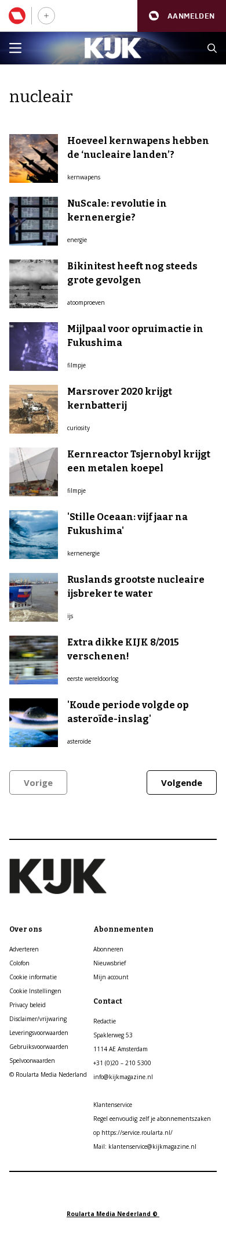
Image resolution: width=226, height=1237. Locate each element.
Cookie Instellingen (35, 991)
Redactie (104, 1021)
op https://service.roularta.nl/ (133, 1132)
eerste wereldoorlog (92, 679)
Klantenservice (112, 1105)
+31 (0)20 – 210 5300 (122, 1063)
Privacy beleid (27, 1005)
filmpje (76, 365)
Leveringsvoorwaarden (38, 1033)
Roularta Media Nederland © (113, 1214)
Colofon (19, 963)
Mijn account (111, 977)
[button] (181, 16)
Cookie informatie (33, 977)
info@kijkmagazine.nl (123, 1077)
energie (77, 240)
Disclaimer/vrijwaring (38, 1019)
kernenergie (83, 553)
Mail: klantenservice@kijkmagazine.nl (144, 1146)
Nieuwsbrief (109, 963)
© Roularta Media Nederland (48, 1074)
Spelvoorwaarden (32, 1060)
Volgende (181, 782)
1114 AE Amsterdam (120, 1049)
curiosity (78, 428)
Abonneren (108, 949)
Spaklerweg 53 (113, 1035)
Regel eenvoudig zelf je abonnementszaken (152, 1119)
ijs (70, 616)
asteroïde (79, 741)
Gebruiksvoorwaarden (38, 1047)
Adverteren (24, 949)
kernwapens (83, 177)
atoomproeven (86, 302)
